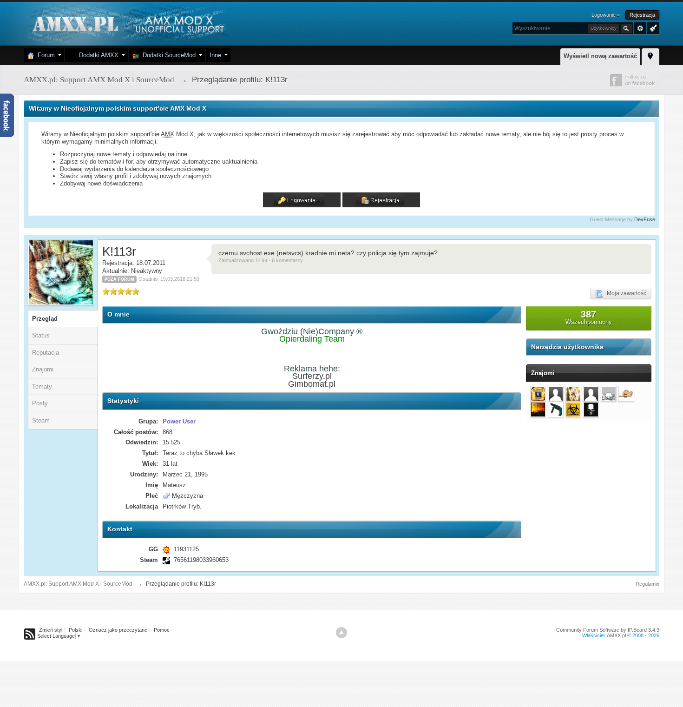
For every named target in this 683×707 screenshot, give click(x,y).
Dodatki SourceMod (167, 55)
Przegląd (45, 318)
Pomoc (162, 630)
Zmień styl (50, 630)
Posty (40, 403)
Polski (75, 630)
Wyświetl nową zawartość (600, 56)
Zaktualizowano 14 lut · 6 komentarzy (260, 260)
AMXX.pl (616, 635)
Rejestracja (642, 15)
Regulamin (647, 584)
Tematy (42, 386)
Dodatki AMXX (96, 55)
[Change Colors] (652, 27)
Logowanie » (605, 15)
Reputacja (45, 352)
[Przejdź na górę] (341, 632)
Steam (41, 420)
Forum (44, 55)
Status (41, 335)
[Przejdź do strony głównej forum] (127, 23)
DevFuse (644, 219)
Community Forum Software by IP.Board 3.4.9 (607, 630)
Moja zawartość (624, 293)
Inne (215, 55)
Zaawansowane (640, 28)
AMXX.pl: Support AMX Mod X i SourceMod (78, 584)
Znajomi (42, 369)
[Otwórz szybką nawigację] (650, 55)
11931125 (186, 549)
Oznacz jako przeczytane (118, 630)
